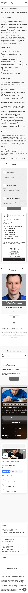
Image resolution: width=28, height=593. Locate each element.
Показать (14, 378)
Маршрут (7, 471)
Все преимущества (14, 208)
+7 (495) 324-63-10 (18, 3)
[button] (11, 316)
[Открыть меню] (26, 3)
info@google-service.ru (9, 544)
